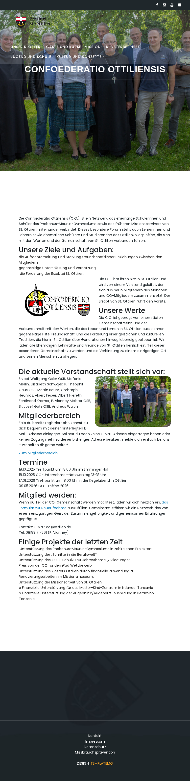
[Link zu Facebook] (157, 4)
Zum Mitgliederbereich (38, 453)
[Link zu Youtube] (171, 4)
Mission (93, 46)
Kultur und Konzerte (79, 56)
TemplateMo (102, 763)
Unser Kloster (26, 46)
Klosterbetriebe (123, 46)
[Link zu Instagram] (164, 4)
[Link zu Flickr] (179, 4)
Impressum (95, 741)
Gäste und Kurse (63, 46)
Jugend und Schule (31, 56)
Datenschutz (95, 746)
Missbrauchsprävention (95, 752)
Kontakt (95, 735)
